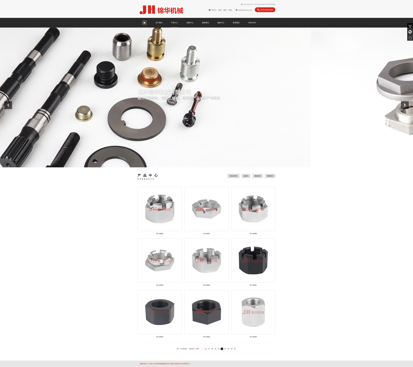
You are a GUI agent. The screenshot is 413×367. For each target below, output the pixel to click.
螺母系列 (270, 176)
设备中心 (189, 23)
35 (235, 349)
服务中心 (220, 23)
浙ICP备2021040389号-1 (180, 364)
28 (212, 349)
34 (231, 349)
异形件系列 (233, 176)
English (252, 23)
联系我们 (236, 23)
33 (228, 349)
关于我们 (159, 23)
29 (215, 349)
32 (225, 349)
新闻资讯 (205, 23)
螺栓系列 (258, 176)
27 (209, 349)
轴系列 (246, 176)
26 (205, 349)
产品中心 (174, 23)
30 (218, 349)
